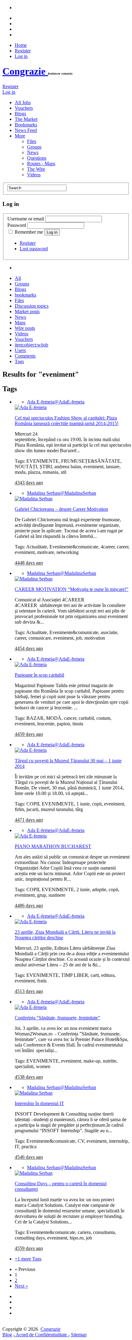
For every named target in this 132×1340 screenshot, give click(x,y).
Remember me (29, 232)
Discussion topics (32, 306)
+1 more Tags (28, 1258)
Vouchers (24, 108)
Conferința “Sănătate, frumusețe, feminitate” (57, 1017)
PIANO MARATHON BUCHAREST (53, 846)
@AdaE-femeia (55, 401)
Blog (7, 1334)
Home (21, 45)
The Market (26, 119)
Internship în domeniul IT (39, 1103)
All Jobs (23, 102)
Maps (20, 322)
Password (16, 225)
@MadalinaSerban (61, 493)
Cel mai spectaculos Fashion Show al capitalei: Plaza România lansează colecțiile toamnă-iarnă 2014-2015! (66, 420)
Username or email (25, 218)
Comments (25, 356)
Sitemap (79, 1334)
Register (23, 50)
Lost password (34, 248)
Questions (36, 158)
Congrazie (25, 71)
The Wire (36, 169)
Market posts (27, 311)
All (18, 278)
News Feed (26, 130)
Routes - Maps (41, 163)
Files (31, 141)
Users (20, 350)
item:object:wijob (31, 344)
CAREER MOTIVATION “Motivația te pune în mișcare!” (71, 589)
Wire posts (25, 328)
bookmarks (25, 294)
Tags (19, 361)
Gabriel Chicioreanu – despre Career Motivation (61, 509)
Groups (34, 147)
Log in (21, 56)
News (32, 152)
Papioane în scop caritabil (39, 675)
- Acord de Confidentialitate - (41, 1334)
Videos (34, 174)
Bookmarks (26, 124)
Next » (21, 1286)
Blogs (20, 113)
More (20, 135)
